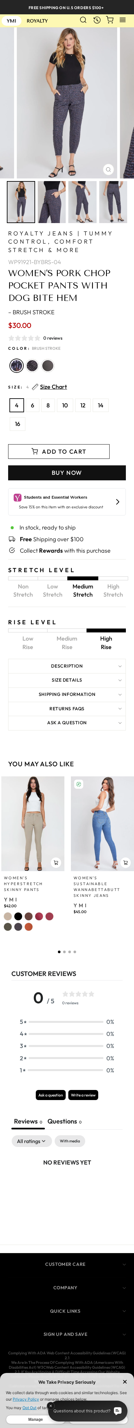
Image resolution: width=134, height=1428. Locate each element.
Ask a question (67, 723)
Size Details (67, 680)
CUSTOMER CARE (65, 1264)
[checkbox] (70, 1141)
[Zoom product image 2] (52, 202)
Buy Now (67, 472)
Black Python (32, 365)
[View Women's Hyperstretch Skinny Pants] (32, 823)
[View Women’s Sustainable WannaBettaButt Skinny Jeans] (102, 823)
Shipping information (67, 694)
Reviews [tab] (28, 1121)
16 (17, 424)
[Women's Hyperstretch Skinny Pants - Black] (18, 916)
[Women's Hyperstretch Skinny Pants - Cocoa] (29, 916)
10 (65, 405)
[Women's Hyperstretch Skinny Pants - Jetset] (18, 927)
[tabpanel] (67, 1184)
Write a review (83, 1095)
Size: (37, 387)
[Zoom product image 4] (113, 202)
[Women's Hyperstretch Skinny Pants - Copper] (29, 927)
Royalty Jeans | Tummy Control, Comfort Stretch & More (60, 241)
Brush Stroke (16, 365)
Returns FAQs (67, 709)
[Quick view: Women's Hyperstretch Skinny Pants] (56, 862)
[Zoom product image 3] (82, 202)
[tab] (64, 1121)
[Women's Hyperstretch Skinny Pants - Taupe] (8, 916)
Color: (34, 348)
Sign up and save (65, 1334)
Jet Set (47, 365)
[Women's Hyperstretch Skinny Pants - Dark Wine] (49, 916)
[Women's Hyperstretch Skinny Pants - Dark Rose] (39, 916)
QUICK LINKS (65, 1311)
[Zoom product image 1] (21, 202)
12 (83, 405)
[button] (59, 952)
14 (100, 405)
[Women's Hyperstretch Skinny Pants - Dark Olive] (8, 927)
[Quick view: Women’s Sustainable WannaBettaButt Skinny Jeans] (125, 862)
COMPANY (65, 1288)
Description (67, 666)
